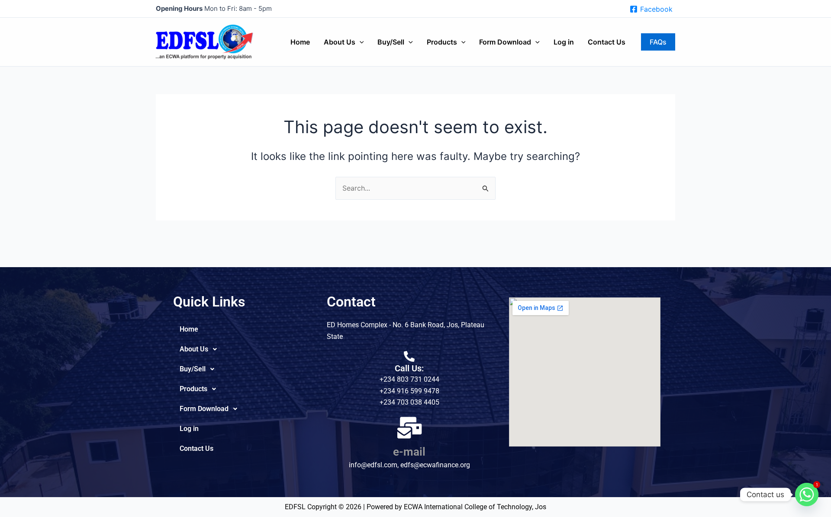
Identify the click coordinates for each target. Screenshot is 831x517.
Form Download (505, 42)
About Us (339, 42)
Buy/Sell (390, 42)
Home (300, 42)
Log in (564, 42)
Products (442, 42)
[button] (359, 42)
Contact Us (606, 42)
